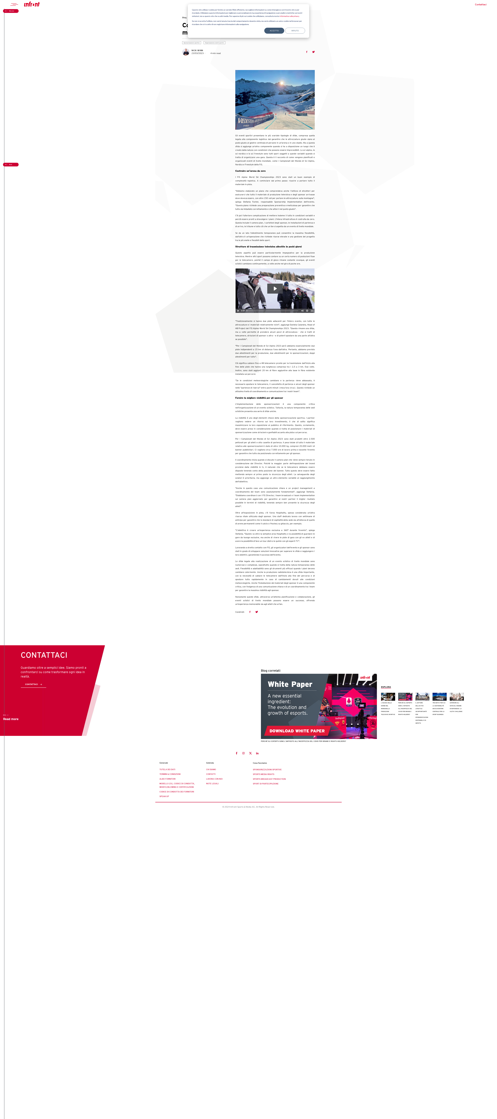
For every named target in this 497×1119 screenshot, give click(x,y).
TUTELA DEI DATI (167, 769)
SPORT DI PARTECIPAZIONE (266, 784)
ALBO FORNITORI (167, 779)
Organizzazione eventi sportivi (214, 42)
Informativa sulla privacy (289, 16)
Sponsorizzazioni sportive (192, 42)
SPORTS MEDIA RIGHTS (263, 774)
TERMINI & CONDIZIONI (170, 774)
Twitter (313, 52)
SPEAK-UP (164, 796)
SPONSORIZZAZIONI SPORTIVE (267, 769)
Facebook (306, 52)
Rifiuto (295, 31)
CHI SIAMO (211, 769)
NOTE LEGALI (212, 783)
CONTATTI (210, 774)
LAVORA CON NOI (214, 779)
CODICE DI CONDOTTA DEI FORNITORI (176, 792)
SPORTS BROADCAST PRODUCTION (269, 779)
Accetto (274, 31)
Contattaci (481, 4)
